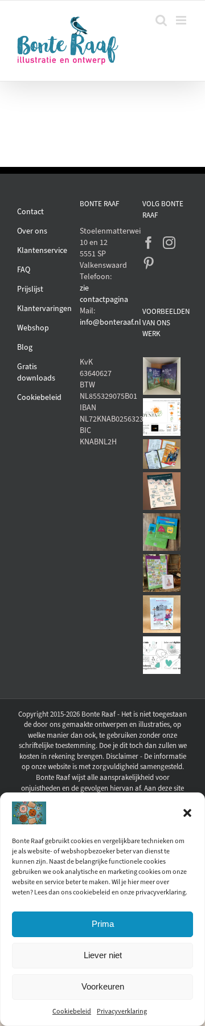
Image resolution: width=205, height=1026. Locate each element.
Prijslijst (30, 289)
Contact (30, 211)
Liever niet (103, 955)
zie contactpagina (102, 294)
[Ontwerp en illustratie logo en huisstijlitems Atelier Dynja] (162, 417)
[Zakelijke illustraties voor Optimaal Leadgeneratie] (162, 491)
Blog (24, 347)
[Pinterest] (148, 263)
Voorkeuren (102, 986)
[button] (187, 813)
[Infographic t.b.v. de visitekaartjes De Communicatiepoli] (162, 655)
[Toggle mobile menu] (182, 20)
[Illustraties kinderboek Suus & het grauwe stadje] (162, 614)
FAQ (23, 269)
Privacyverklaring (122, 1011)
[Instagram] (169, 242)
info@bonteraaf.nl (102, 322)
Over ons (32, 231)
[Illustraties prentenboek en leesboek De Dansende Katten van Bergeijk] (162, 375)
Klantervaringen (44, 308)
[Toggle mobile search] (161, 20)
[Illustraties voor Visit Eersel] (162, 573)
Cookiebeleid (71, 1011)
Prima (103, 924)
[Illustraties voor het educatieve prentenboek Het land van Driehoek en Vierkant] (162, 532)
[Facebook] (148, 242)
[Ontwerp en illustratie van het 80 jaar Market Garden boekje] (162, 454)
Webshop (33, 327)
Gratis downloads (36, 372)
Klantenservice (42, 250)
